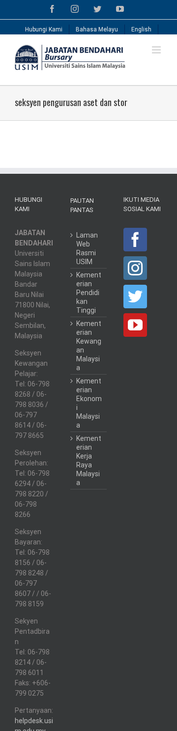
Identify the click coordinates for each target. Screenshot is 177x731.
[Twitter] (135, 296)
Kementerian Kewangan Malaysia (88, 346)
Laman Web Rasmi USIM (87, 248)
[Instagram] (135, 268)
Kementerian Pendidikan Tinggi (88, 292)
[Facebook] (135, 239)
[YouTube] (135, 325)
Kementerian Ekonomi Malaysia (89, 403)
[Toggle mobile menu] (157, 50)
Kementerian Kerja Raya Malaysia (88, 460)
